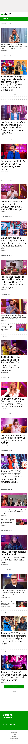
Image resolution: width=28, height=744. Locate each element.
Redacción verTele (4, 50)
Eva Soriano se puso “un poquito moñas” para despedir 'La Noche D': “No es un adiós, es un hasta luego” (13, 127)
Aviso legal (14, 736)
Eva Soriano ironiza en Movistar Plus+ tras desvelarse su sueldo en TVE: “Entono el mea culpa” (14, 46)
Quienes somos (14, 732)
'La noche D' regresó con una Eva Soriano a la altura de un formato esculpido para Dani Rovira (14, 676)
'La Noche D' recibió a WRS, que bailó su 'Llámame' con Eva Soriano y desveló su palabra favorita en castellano (11, 363)
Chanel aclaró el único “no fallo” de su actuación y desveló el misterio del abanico (7, 522)
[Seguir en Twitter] (4, 724)
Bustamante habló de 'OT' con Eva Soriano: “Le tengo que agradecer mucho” (13, 165)
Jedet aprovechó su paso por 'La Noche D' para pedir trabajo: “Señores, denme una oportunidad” (8, 327)
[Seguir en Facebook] (6, 724)
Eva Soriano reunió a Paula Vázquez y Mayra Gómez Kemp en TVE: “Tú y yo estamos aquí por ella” (13, 242)
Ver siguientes (14, 686)
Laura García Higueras (5, 408)
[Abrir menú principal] (26, 14)
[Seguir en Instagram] (8, 724)
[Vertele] (7, 715)
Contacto (14, 734)
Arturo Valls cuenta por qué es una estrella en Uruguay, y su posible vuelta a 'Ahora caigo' (12, 205)
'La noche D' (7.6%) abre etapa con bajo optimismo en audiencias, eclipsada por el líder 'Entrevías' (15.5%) (13, 638)
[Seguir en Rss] (14, 724)
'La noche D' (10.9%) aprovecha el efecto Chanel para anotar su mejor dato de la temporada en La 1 (11, 476)
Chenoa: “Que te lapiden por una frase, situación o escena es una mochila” (8, 603)
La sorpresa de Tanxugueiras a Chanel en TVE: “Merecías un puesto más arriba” (13, 511)
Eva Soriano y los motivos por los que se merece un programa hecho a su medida (13, 439)
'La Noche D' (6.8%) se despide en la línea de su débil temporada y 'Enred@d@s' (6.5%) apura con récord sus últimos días (13, 83)
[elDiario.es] (7, 717)
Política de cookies (14, 738)
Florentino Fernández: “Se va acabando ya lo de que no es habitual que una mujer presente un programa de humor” (14, 593)
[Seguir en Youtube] (11, 724)
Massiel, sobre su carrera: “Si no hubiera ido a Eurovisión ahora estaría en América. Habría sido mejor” (13, 556)
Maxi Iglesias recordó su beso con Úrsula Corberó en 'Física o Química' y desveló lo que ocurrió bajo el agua (13, 281)
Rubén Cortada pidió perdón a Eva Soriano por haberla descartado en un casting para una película (13, 317)
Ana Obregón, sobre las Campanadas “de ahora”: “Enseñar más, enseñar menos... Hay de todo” (13, 402)
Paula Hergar (3, 134)
